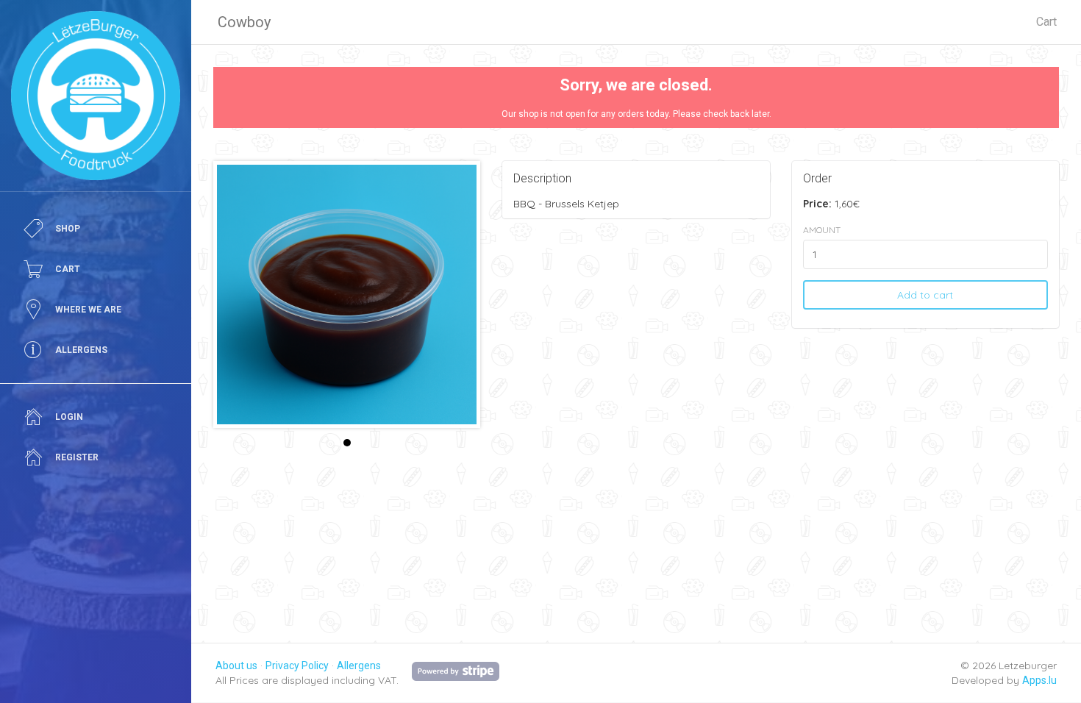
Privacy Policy (297, 665)
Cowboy (244, 22)
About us (236, 665)
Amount (822, 229)
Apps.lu (1039, 680)
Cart (1046, 22)
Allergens (359, 665)
